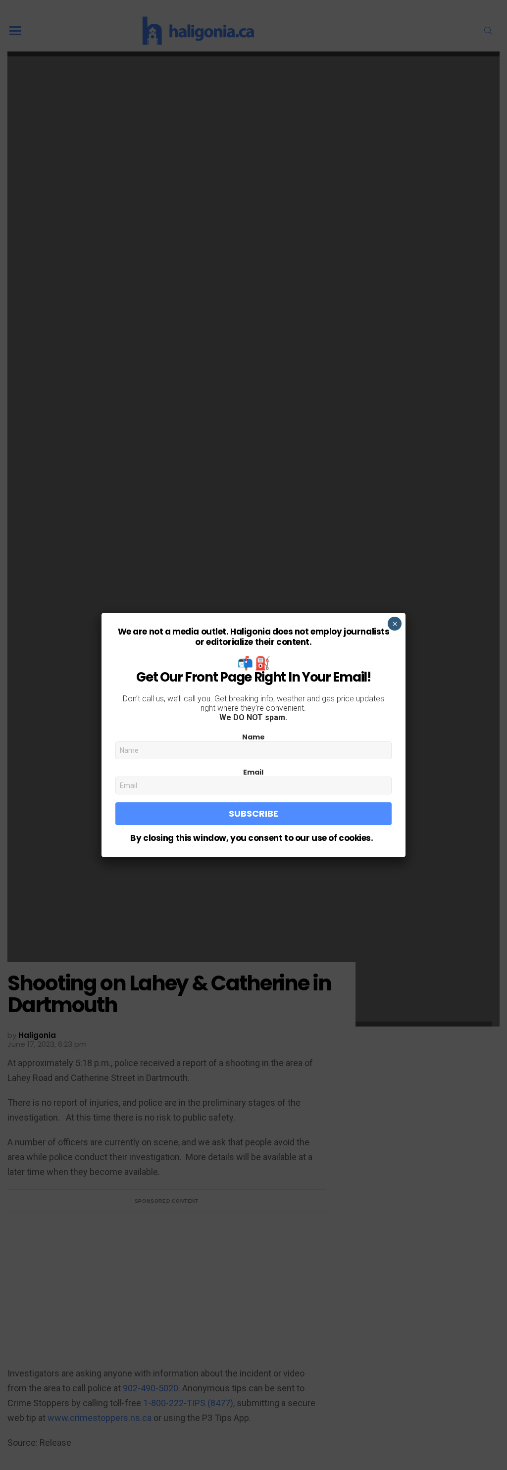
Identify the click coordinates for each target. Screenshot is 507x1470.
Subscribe (253, 813)
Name (253, 737)
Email (253, 772)
